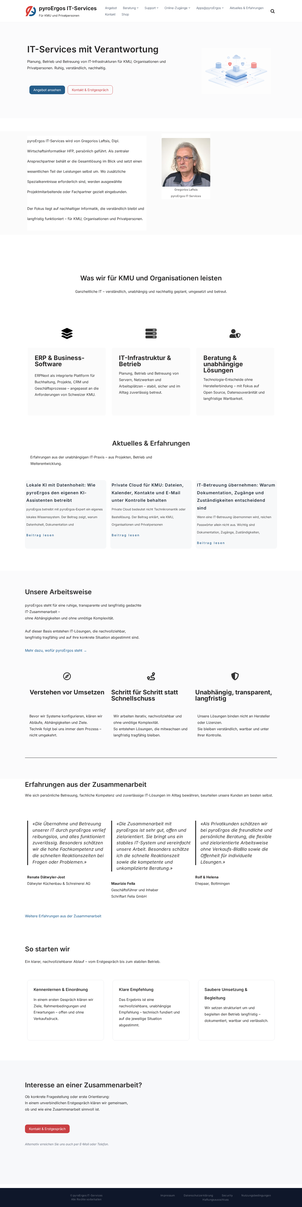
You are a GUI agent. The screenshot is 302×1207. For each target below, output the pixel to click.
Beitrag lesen (40, 535)
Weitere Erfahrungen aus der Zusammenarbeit (63, 916)
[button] (137, 8)
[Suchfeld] (272, 11)
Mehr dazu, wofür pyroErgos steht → (56, 650)
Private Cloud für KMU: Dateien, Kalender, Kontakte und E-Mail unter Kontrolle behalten (148, 493)
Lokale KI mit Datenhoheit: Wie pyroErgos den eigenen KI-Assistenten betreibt (61, 493)
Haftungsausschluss (216, 1199)
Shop (125, 14)
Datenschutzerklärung (198, 1195)
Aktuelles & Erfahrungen (247, 8)
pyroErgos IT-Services (87, 1195)
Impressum (168, 1195)
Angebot (111, 8)
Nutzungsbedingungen (256, 1195)
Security (227, 1195)
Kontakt (110, 14)
